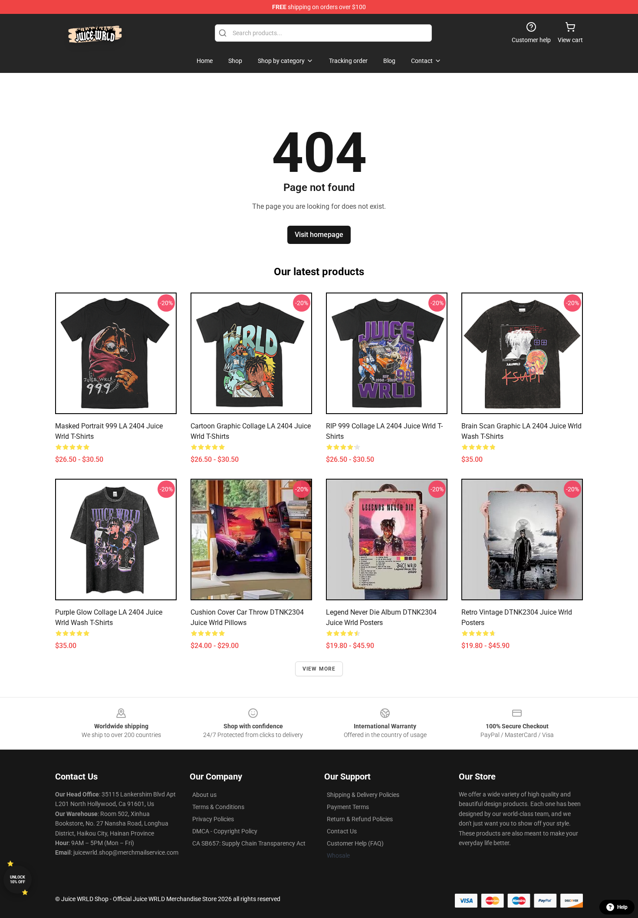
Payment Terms (348, 806)
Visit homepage (319, 234)
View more (319, 669)
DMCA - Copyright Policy (224, 831)
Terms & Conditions (218, 806)
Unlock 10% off (17, 879)
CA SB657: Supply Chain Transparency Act (249, 843)
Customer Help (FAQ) (355, 843)
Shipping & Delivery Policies (363, 794)
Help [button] (622, 907)
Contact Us (342, 831)
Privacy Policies (213, 819)
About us (204, 794)
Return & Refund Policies (360, 819)
